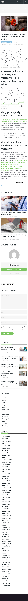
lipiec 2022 (5, 548)
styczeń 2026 (6, 453)
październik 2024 (7, 488)
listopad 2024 (6, 485)
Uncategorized (6, 419)
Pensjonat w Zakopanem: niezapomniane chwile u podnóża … (8, 373)
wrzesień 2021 (6, 571)
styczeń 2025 (6, 481)
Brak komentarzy (18, 44)
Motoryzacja (5, 409)
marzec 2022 (6, 557)
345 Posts (17, 273)
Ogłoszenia (5, 414)
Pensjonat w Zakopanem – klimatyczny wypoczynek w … (9, 365)
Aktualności (5, 42)
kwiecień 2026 (6, 446)
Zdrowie (4, 423)
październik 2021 (7, 569)
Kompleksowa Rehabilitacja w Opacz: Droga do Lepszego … (9, 357)
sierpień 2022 (6, 546)
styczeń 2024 (6, 509)
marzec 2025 (6, 476)
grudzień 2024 (6, 483)
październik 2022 (7, 541)
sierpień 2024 (6, 492)
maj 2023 (4, 525)
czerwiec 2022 (6, 550)
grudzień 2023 (6, 511)
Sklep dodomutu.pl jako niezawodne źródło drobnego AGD (9, 382)
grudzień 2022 (6, 536)
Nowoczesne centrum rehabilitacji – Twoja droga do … (8, 349)
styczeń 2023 (6, 534)
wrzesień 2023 (6, 518)
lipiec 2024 (5, 495)
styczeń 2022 (6, 562)
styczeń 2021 (6, 583)
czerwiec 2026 (6, 441)
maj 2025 (4, 471)
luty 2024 (5, 506)
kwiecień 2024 (6, 502)
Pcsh (3, 2)
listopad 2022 (6, 539)
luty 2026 (5, 450)
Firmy (3, 405)
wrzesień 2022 (6, 543)
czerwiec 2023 (6, 522)
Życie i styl (5, 426)
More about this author (14, 269)
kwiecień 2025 (6, 474)
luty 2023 (5, 532)
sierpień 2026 (6, 436)
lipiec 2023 (5, 520)
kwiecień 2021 (6, 576)
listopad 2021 (6, 567)
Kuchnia (4, 407)
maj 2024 (4, 499)
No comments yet (7, 284)
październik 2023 (7, 516)
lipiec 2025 (5, 467)
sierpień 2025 (6, 464)
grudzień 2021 (6, 564)
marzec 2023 (6, 529)
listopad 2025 (6, 457)
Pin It (2, 185)
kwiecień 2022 (6, 555)
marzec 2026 (6, 448)
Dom (10, 42)
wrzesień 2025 (6, 462)
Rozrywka (5, 416)
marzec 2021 (5, 578)
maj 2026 (4, 443)
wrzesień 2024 (6, 490)
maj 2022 (4, 553)
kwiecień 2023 (6, 527)
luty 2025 (5, 478)
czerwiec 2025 (6, 469)
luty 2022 (5, 560)
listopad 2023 (6, 513)
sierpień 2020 (6, 585)
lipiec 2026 (5, 439)
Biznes (4, 400)
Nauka (4, 412)
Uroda (4, 421)
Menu (20, 2)
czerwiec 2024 (6, 497)
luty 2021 (4, 581)
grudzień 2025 (6, 455)
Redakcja (17, 42)
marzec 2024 (6, 504)
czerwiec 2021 (6, 574)
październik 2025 (7, 460)
